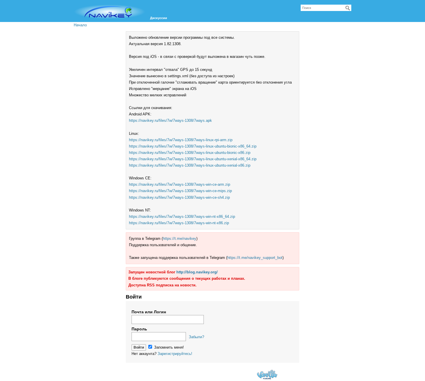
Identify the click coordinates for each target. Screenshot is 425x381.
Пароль (139, 329)
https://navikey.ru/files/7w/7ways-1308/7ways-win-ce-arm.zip (179, 184)
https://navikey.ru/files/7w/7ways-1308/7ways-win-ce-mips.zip (180, 191)
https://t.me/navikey (179, 238)
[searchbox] (326, 8)
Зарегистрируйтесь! (175, 353)
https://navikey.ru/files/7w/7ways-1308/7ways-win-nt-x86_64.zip (182, 216)
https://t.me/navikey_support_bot (254, 257)
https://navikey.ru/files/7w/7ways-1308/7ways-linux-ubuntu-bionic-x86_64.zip (192, 146)
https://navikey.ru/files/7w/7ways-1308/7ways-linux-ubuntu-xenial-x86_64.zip (192, 159)
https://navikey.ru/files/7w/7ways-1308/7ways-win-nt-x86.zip (179, 223)
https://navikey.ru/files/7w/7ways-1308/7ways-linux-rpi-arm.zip (180, 140)
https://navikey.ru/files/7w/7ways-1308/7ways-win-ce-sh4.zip (179, 197)
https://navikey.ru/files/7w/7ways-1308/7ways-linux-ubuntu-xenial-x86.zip (189, 165)
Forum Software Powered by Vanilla (267, 374)
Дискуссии (158, 18)
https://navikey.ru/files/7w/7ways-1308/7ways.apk (170, 120)
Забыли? (196, 337)
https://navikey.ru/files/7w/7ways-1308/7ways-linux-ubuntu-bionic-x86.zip (189, 152)
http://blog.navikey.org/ (197, 272)
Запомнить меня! (168, 347)
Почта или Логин (149, 312)
